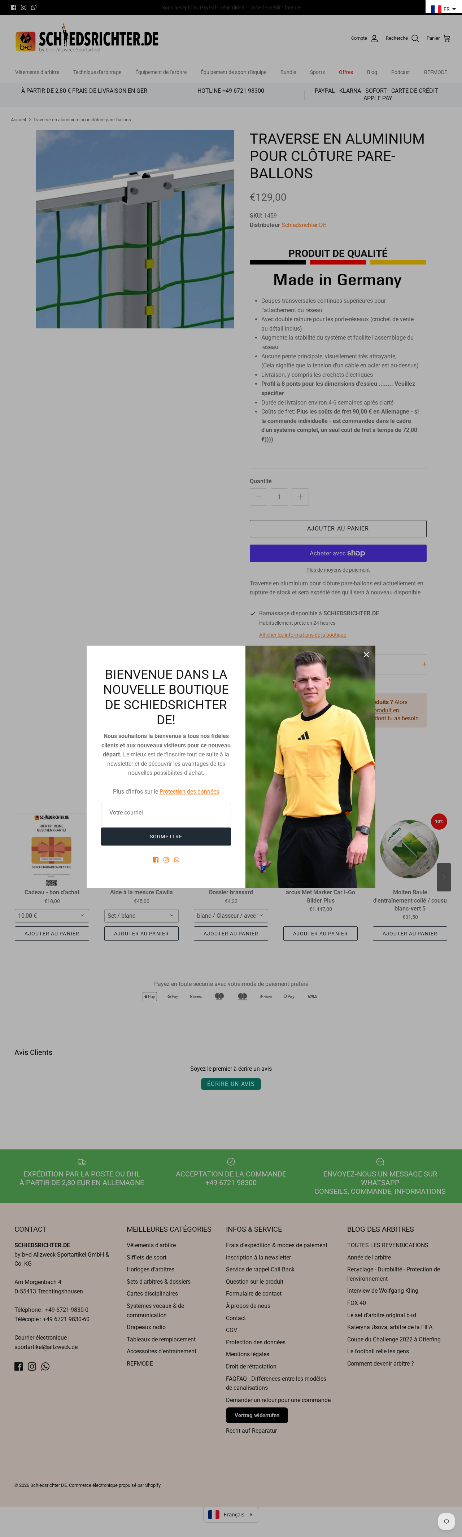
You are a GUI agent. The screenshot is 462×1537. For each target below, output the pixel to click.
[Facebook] (155, 860)
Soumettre (166, 836)
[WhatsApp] (176, 860)
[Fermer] (366, 655)
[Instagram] (166, 860)
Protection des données (189, 791)
